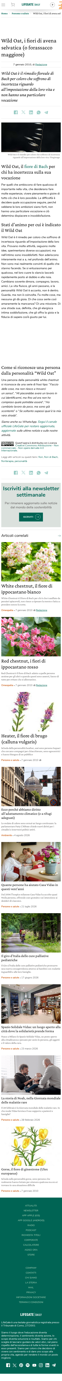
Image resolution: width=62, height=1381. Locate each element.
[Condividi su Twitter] (23, 112)
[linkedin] (47, 1365)
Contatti (31, 1272)
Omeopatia (7, 610)
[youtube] (34, 1365)
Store (17, 4)
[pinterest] (21, 1365)
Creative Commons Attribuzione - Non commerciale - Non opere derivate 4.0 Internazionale (30, 448)
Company (31, 1267)
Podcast (31, 1230)
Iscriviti (28, 516)
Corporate (31, 1240)
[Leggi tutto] (58, 535)
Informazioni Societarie (31, 1297)
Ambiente (6, 835)
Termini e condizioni (31, 1302)
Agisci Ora (31, 1249)
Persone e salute (10, 760)
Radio (31, 1225)
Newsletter (31, 1210)
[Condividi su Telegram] (46, 112)
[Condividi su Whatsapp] (39, 112)
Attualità (31, 1205)
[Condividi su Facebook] (16, 112)
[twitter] (15, 1365)
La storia (31, 1282)
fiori (40, 457)
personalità (21, 461)
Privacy (31, 1292)
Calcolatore (31, 1244)
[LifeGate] (31, 4)
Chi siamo (31, 1277)
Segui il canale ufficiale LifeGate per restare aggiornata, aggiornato (29, 426)
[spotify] (28, 1365)
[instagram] (41, 1365)
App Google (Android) (31, 1220)
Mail (31, 1287)
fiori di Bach (51, 457)
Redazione (41, 64)
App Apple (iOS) (31, 1215)
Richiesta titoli (31, 1235)
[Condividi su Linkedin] (31, 112)
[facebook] (8, 1365)
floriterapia (7, 461)
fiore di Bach (36, 166)
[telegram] (54, 1365)
